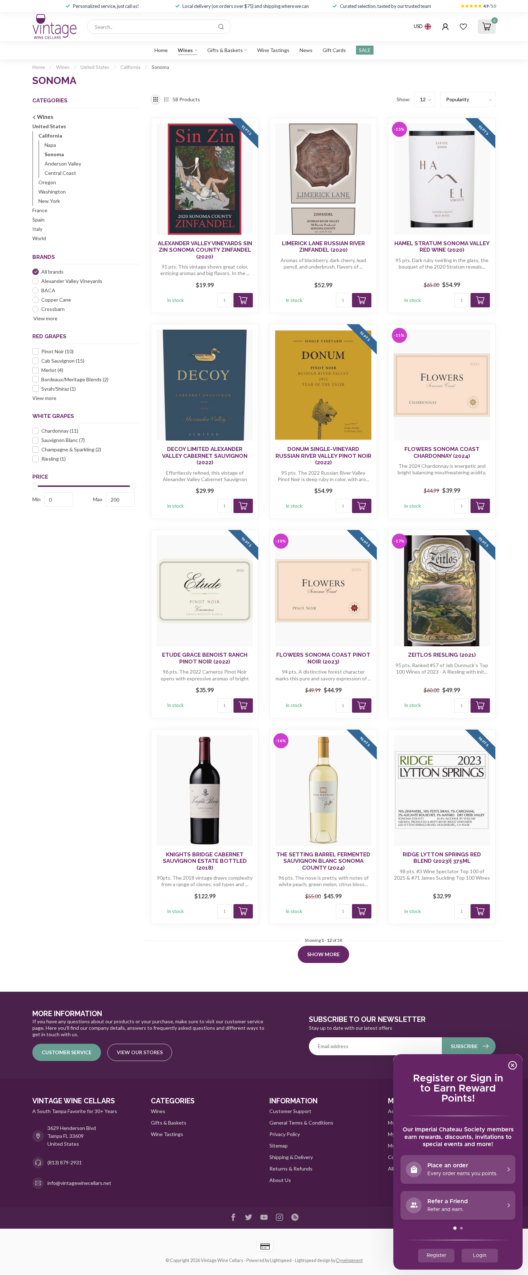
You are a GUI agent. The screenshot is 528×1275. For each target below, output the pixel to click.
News (306, 50)
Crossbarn (53, 309)
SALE (365, 50)
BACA (48, 290)
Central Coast (60, 173)
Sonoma (160, 67)
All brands (52, 271)
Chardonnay (59, 430)
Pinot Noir (57, 351)
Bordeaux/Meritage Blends (74, 379)
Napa (50, 145)
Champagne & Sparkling (71, 449)
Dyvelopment (349, 1260)
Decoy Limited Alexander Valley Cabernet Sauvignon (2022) (204, 456)
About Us (280, 1180)
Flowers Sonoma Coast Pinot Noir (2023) (323, 658)
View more (44, 318)
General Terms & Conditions (301, 1123)
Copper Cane (56, 299)
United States (94, 67)
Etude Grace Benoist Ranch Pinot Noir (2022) (204, 658)
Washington (52, 192)
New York (49, 201)
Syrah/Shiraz (58, 388)
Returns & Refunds (290, 1168)
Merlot (52, 370)
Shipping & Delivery (291, 1157)
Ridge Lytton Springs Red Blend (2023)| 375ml (442, 857)
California (130, 67)
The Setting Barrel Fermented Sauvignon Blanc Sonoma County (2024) (323, 861)
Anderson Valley (63, 163)
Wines (185, 50)
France (39, 210)
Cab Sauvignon (62, 360)
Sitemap (278, 1146)
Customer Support (290, 1111)
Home (161, 50)
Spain (38, 220)
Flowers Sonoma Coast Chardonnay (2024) (442, 452)
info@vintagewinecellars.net (79, 1183)
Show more (323, 954)
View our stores (140, 1052)
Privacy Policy (284, 1134)
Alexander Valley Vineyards (71, 281)
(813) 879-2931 (64, 1162)
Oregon (47, 182)
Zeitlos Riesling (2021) (442, 655)
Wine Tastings (273, 50)
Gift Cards (334, 50)
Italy (37, 229)
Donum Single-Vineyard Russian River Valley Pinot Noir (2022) (323, 456)
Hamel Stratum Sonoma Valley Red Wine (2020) (442, 246)
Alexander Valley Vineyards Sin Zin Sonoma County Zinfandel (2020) (205, 250)
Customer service (67, 1052)
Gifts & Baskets (225, 50)
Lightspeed (281, 1260)
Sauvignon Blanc (63, 440)
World (39, 238)
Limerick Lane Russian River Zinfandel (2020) (323, 246)
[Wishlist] (463, 26)
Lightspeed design (312, 1260)
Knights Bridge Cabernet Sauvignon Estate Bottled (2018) (205, 861)
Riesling (53, 458)
